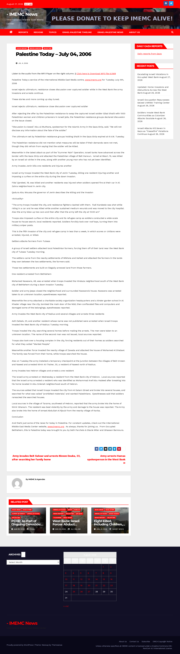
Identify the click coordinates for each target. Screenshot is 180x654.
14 (96, 579)
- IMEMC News (22, 14)
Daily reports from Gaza (149, 53)
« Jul (66, 606)
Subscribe (146, 642)
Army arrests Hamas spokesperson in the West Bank (106, 457)
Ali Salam (75, 529)
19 (81, 585)
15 (104, 579)
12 (81, 579)
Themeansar (57, 645)
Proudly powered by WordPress (20, 645)
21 (96, 585)
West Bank (67, 517)
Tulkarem (57, 517)
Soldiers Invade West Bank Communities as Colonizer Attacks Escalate (151, 115)
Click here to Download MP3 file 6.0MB (96, 73)
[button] (172, 32)
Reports (23, 32)
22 (104, 585)
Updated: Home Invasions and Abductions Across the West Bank (153, 90)
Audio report (22, 48)
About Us (134, 32)
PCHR (32, 529)
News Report (58, 513)
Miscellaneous (35, 48)
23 (111, 585)
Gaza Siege (16, 509)
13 (89, 579)
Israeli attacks (33, 513)
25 (74, 591)
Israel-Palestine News (110, 32)
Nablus (77, 509)
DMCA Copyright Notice (162, 642)
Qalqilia (79, 513)
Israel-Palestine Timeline (77, 32)
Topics (53, 32)
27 (89, 591)
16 (111, 579)
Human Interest (18, 513)
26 (81, 591)
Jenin (70, 509)
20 (89, 585)
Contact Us (134, 642)
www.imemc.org (93, 80)
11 (74, 579)
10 (66, 579)
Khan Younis (114, 513)
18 (74, 585)
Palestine (47, 48)
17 (66, 585)
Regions (38, 32)
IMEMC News (118, 529)
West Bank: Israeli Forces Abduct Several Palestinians (67, 524)
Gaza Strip (27, 509)
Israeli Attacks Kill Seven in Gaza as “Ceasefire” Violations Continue (152, 131)
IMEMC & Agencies (36, 479)
